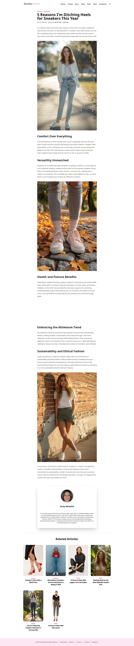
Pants (89, 4)
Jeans (77, 4)
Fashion (63, 4)
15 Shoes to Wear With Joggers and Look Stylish (78, 581)
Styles (83, 4)
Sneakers (56, 578)
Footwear (47, 11)
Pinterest (87, 642)
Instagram (94, 642)
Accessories (102, 4)
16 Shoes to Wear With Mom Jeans (56, 627)
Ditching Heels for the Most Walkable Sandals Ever (101, 582)
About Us (71, 642)
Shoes (95, 4)
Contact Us (79, 642)
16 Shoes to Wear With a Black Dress (33, 581)
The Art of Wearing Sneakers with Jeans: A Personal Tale (33, 628)
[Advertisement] (67, 310)
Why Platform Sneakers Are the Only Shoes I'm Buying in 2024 (56, 582)
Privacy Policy (63, 642)
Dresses (70, 4)
